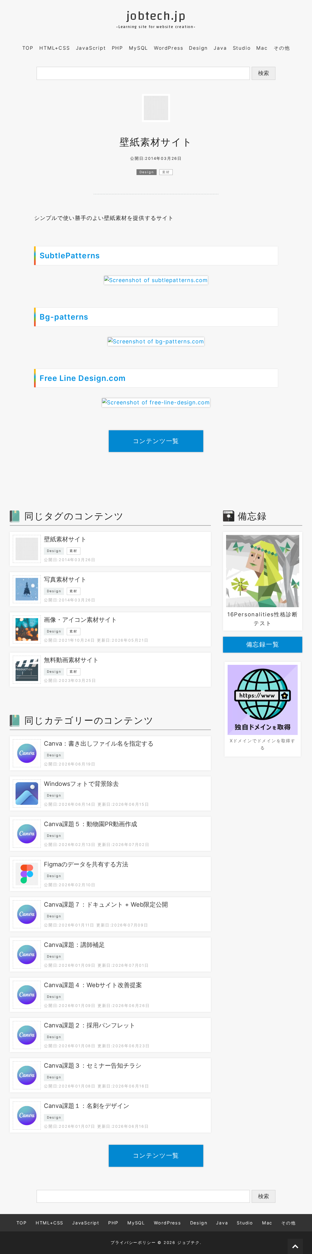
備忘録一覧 (262, 644)
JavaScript (91, 48)
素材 (166, 172)
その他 (282, 48)
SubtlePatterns (70, 255)
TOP (28, 48)
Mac (262, 48)
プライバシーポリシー (133, 1242)
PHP (117, 48)
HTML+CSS (54, 48)
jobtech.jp (156, 16)
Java (220, 48)
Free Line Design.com (83, 378)
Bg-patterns (64, 316)
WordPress (168, 48)
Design (198, 48)
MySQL (138, 48)
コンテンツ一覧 (156, 441)
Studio (242, 48)
